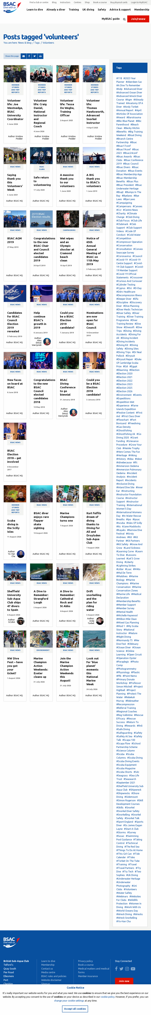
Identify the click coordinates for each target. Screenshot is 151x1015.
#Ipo (128, 519)
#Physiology (123, 672)
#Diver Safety (123, 313)
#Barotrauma (134, 117)
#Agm (128, 99)
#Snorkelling (123, 814)
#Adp (119, 89)
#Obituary (132, 644)
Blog (54, 2)
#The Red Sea (131, 846)
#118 (119, 78)
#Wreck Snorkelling (126, 917)
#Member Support (126, 604)
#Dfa (135, 298)
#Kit (129, 537)
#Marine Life (123, 594)
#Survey (131, 832)
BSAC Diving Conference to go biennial (68, 387)
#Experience (122, 405)
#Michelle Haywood (127, 615)
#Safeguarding (124, 732)
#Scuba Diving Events (127, 761)
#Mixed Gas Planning (127, 622)
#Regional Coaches (126, 711)
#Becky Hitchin (132, 128)
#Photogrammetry (126, 668)
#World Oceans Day (127, 910)
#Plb (118, 676)
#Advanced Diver (133, 89)
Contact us (47, 968)
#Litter (120, 569)
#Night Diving (123, 636)
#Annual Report (124, 110)
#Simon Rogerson (126, 800)
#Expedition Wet (125, 402)
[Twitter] (34, 56)
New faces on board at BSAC (15, 383)
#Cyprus (120, 288)
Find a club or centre (38, 2)
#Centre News (130, 210)
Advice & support (120, 9)
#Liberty (128, 562)
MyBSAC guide (111, 18)
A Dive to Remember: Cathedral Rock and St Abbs (67, 599)
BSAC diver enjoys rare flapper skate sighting (41, 521)
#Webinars (122, 896)
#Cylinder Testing (125, 284)
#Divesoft (129, 327)
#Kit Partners (133, 540)
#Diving (127, 330)
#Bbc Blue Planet (125, 121)
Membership (141, 9)
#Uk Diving (132, 875)
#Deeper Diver (123, 298)
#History (121, 459)
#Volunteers (130, 889)
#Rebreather (132, 700)
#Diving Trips (123, 352)
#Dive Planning (131, 306)
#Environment (124, 395)
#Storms (121, 832)
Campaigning (69, 230)
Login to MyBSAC (139, 2)
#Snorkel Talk (132, 818)
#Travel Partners (125, 868)
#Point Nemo (130, 676)
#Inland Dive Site (125, 487)
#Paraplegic (122, 661)
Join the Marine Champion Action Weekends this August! (67, 669)
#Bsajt (119, 192)
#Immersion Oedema (127, 466)
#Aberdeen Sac (134, 81)
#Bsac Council (130, 163)
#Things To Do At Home (129, 850)
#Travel (132, 864)
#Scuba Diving (135, 757)
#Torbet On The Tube (127, 861)
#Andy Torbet (130, 106)
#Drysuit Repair (124, 359)
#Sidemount (131, 796)
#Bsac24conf (130, 153)
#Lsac (128, 569)
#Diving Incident (129, 338)
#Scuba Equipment (126, 764)
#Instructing (127, 491)
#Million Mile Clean (126, 619)
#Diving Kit (122, 345)
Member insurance (88, 976)
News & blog (24, 42)
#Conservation (124, 245)
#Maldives (122, 576)
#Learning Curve (125, 551)
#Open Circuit (134, 654)
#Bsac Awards (124, 156)
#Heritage (121, 455)
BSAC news (15, 167)
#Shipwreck (135, 789)
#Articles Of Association (129, 113)
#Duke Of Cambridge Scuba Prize (128, 363)
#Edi (125, 366)
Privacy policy (85, 961)
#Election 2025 (124, 387)
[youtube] (133, 969)
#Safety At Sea (124, 736)
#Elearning (122, 370)
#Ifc (135, 462)
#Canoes (137, 206)
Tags (37, 42)
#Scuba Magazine (125, 768)
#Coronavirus (123, 256)
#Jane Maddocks (131, 526)
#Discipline (122, 302)
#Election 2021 (124, 377)
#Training (121, 864)
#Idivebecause (124, 462)
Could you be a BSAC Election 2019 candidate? (67, 320)
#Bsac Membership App (129, 174)
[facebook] (117, 969)
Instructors (65, 2)
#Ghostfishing (124, 430)
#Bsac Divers (123, 167)
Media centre (48, 972)
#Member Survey (125, 608)
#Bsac (133, 142)
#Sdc (136, 772)
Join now (124, 981)
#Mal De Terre (124, 572)
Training (74, 9)
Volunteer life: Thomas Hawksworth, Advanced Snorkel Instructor (95, 111)
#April (138, 110)
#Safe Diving (123, 729)
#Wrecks (138, 914)
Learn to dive (35, 9)
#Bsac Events (135, 170)
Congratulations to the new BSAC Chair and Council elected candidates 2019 (44, 249)
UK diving (88, 9)
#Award (120, 117)
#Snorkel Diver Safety (127, 811)
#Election (134, 370)
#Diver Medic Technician (129, 309)
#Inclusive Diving (125, 483)
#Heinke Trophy (131, 448)
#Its (118, 526)
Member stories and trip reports (15, 88)
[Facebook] (29, 56)
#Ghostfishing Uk (125, 434)
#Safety (138, 732)
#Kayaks (121, 530)
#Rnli (139, 725)
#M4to (136, 569)
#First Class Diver (131, 416)
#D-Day (137, 288)
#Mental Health (124, 612)
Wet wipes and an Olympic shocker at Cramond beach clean (67, 249)
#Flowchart (122, 419)
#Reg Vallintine (124, 715)
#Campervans (123, 206)
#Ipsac (136, 519)
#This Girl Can (124, 853)
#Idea (130, 459)
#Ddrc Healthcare (125, 291)
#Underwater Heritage (128, 878)
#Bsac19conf (123, 149)
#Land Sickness (132, 547)
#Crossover (136, 277)
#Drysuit (130, 355)
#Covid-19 (122, 259)
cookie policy (108, 996)
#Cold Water (134, 234)
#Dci (129, 288)
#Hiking (132, 455)
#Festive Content (125, 412)
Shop (87, 2)
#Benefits (121, 131)
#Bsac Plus (132, 181)
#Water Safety (124, 893)
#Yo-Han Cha (123, 921)
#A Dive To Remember (128, 85)
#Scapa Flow (123, 743)
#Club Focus (123, 220)
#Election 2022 (124, 380)
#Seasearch (130, 779)
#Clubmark (122, 224)
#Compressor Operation (129, 242)
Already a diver (55, 9)
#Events (137, 395)
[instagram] (127, 969)
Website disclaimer (51, 980)
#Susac (120, 836)
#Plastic (135, 672)
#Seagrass (122, 775)
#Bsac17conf (123, 146)
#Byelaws (127, 195)
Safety (102, 9)
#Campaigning (124, 202)
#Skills (119, 807)
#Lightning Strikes (126, 565)
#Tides (131, 857)
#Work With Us (132, 907)
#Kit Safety (122, 544)
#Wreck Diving (124, 914)
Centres (77, 2)
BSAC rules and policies (53, 976)
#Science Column (125, 750)
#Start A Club (131, 829)
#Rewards (129, 725)
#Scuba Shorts (124, 772)
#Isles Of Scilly (134, 523)
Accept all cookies (75, 1008)
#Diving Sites (132, 348)
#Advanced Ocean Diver (129, 92)
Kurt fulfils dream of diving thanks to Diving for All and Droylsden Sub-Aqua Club (93, 528)
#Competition (123, 238)
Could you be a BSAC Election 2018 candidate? (93, 387)
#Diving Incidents (125, 341)
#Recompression (125, 704)
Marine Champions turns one (67, 517)
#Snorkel (129, 807)
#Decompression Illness (129, 295)
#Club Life (136, 220)
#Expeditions (123, 398)
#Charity (121, 213)
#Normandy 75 (124, 640)
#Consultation (124, 249)
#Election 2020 (124, 373)
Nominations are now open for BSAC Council (94, 320)
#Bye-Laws (129, 199)
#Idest (138, 459)
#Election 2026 (124, 391)
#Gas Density (123, 427)
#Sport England (124, 821)
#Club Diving (132, 217)
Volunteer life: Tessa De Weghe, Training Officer (67, 108)
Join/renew (138, 18)
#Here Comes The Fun (128, 451)
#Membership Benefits (128, 601)
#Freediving (134, 423)
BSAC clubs (42, 168)
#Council (137, 256)
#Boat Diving (135, 135)
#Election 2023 (124, 384)
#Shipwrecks (123, 793)
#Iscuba (120, 523)
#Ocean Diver (123, 647)
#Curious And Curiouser (129, 281)
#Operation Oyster (126, 658)
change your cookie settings (69, 1000)
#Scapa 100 (128, 740)
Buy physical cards (118, 2)
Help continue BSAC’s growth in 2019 (40, 320)
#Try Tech (127, 871)
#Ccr (119, 210)
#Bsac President (125, 185)
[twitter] (122, 969)
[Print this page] (40, 56)
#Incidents (130, 480)
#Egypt (133, 366)
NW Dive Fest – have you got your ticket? (15, 666)
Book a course (100, 2)
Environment (43, 650)
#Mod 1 (120, 626)
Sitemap (45, 983)
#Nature (132, 633)
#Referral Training (126, 708)
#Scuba (120, 754)
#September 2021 (125, 782)
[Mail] (24, 56)
